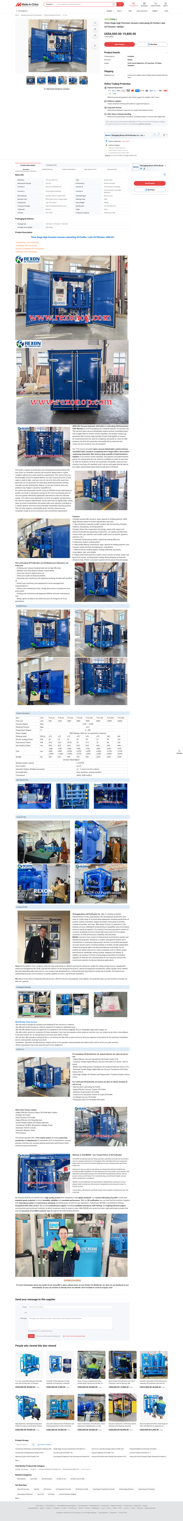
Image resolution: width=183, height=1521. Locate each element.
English (42, 1508)
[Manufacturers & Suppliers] (26, 4)
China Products (50, 1505)
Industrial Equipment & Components (31, 15)
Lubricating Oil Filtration (25, 1494)
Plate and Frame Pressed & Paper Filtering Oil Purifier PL (148, 1456)
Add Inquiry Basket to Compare (57, 89)
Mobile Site (137, 1505)
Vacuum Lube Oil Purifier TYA (62, 1453)
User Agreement (103, 1512)
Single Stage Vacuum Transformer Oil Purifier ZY (69, 1449)
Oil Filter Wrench (47, 1479)
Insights (145, 1505)
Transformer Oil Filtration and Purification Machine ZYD (33, 1449)
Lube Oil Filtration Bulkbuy (67, 1494)
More (17, 1498)
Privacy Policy (123, 1512)
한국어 (109, 1508)
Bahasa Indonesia (150, 1508)
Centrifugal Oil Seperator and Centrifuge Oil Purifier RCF (71, 1456)
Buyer (119, 11)
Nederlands (95, 1508)
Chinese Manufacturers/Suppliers (66, 1505)
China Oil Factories (23, 1489)
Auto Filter (33, 1479)
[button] (122, 169)
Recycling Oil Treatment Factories (104, 1489)
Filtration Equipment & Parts (52, 15)
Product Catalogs (45, 1444)
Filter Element (21, 1479)
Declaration (113, 1512)
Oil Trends (51, 1494)
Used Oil (36, 1489)
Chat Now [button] (153, 44)
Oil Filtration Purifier (81, 1489)
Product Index (128, 1505)
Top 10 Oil (40, 1494)
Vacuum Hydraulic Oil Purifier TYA (103, 1453)
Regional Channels (116, 1505)
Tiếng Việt (140, 1508)
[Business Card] (165, 174)
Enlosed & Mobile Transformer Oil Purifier (143, 1449)
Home (17, 15)
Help (129, 11)
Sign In (107, 155)
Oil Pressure (47, 1489)
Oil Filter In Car (61, 1479)
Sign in (165, 6)
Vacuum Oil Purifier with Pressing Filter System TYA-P (109, 1456)
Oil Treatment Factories (63, 1489)
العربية (103, 1508)
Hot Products (39, 1505)
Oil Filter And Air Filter (78, 1479)
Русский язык (73, 1508)
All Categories (22, 11)
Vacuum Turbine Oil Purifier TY (139, 1453)
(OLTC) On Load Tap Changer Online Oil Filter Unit (108, 1449)
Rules (166, 11)
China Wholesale (83, 1505)
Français (63, 1508)
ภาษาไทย (126, 1508)
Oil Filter (65, 15)
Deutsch (87, 1508)
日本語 (115, 1508)
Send (31, 1336)
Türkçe (133, 1508)
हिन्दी (120, 1508)
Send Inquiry (119, 44)
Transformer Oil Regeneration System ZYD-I (29, 1453)
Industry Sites (105, 1505)
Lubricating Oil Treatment (146, 1489)
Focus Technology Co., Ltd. (77, 1512)
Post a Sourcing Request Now (74, 1336)
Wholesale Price (94, 1505)
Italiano (81, 1508)
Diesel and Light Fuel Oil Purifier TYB (27, 1456)
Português (56, 1508)
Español (48, 1508)
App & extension (142, 11)
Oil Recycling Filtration (126, 1489)
